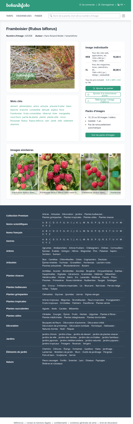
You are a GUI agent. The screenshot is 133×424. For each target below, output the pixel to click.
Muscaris (89, 285)
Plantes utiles (90, 217)
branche (24, 109)
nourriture (15, 117)
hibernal (47, 113)
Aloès (54, 308)
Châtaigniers (92, 247)
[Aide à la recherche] (123, 16)
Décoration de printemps (54, 325)
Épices (67, 314)
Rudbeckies (90, 280)
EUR (107, 80)
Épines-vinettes (49, 262)
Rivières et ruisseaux (52, 363)
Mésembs (74, 308)
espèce (54, 109)
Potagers (65, 343)
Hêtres (75, 251)
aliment (14, 106)
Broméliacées (79, 300)
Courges (57, 314)
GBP (113, 80)
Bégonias (65, 300)
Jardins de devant (82, 334)
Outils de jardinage (91, 352)
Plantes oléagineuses (74, 317)
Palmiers (76, 303)
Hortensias (89, 262)
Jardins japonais (50, 340)
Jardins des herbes (68, 337)
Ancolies (80, 271)
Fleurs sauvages (50, 360)
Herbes (83, 314)
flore (61, 109)
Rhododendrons (72, 265)
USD (119, 80)
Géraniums (73, 274)
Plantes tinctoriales (96, 317)
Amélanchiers (60, 247)
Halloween (109, 325)
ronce (63, 117)
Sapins (113, 251)
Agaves (45, 308)
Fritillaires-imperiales (67, 285)
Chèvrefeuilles (67, 259)
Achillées (46, 271)
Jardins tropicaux (50, 343)
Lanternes (47, 352)
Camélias (53, 259)
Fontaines (77, 348)
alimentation (25, 106)
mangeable (64, 113)
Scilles (45, 288)
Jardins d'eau (65, 334)
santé (53, 120)
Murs (77, 352)
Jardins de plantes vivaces (105, 334)
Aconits (56, 271)
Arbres (45, 214)
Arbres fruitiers (76, 247)
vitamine (14, 124)
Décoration (67, 214)
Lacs (81, 360)
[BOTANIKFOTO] (18, 5)
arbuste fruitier (57, 106)
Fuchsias (63, 262)
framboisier (16, 113)
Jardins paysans (110, 340)
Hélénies (98, 274)
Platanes (103, 251)
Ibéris (70, 277)
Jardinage (107, 348)
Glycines (59, 294)
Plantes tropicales (72, 217)
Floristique (96, 325)
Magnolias (86, 251)
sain (47, 120)
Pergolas (107, 352)
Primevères (58, 280)
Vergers (87, 343)
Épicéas (46, 251)
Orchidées (65, 303)
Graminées (86, 274)
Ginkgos (65, 251)
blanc (69, 106)
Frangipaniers (113, 300)
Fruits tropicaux (50, 303)
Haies (98, 348)
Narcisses (100, 285)
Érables (55, 251)
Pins (95, 251)
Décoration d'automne (74, 322)
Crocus (51, 285)
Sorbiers (46, 254)
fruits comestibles (32, 113)
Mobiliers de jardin (63, 352)
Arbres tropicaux (50, 300)
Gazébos (88, 348)
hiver (54, 113)
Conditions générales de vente (83, 423)
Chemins (46, 348)
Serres (72, 355)
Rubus (24, 120)
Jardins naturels (93, 340)
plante (42, 117)
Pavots (105, 277)
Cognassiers (90, 259)
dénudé (45, 109)
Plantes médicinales (52, 317)
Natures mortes (50, 328)
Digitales (61, 274)
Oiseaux (90, 360)
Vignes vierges (92, 294)
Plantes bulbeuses (93, 214)
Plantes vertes (103, 303)
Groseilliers (75, 262)
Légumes (93, 314)
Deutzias (102, 259)
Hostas (61, 277)
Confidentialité (60, 423)
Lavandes (84, 277)
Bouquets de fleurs (51, 322)
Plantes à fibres (107, 314)
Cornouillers (117, 247)
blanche (14, 109)
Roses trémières (74, 280)
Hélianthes (110, 274)
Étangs (67, 348)
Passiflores (88, 303)
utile (60, 120)
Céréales (46, 314)
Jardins (78, 214)
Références (19, 423)
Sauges (101, 280)
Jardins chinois (49, 334)
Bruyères (90, 271)
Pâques (70, 328)
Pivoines (46, 280)
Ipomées (69, 294)
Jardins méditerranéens (71, 340)
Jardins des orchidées (89, 337)
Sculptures (61, 355)
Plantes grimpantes (52, 217)
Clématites (47, 294)
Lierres (79, 294)
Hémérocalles (49, 277)
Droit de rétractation (108, 423)
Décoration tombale (79, 325)
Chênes (104, 247)
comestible (34, 109)
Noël (62, 328)
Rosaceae (15, 120)
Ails (44, 285)
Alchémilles (68, 271)
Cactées (63, 308)
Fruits (75, 314)
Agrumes (46, 247)
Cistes (79, 259)
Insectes (73, 360)
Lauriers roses (104, 262)
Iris (76, 277)
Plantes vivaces (106, 217)
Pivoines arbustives (51, 265)
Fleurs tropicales (96, 300)
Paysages (100, 360)
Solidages (112, 280)
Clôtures (57, 348)
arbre (36, 106)
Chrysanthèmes (105, 271)
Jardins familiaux (110, 337)
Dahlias (118, 271)
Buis (44, 259)
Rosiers (85, 265)
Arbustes (55, 214)
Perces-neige (113, 285)
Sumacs (57, 254)
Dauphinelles (48, 274)
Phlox (114, 277)
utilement (68, 120)
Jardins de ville (49, 337)
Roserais (76, 343)
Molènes (96, 277)
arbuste (44, 106)
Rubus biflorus (36, 120)
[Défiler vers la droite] (115, 174)
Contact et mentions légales (39, 423)
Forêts (63, 360)
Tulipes (54, 288)
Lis (81, 285)
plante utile (52, 117)
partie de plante (30, 117)
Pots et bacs (48, 355)
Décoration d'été (96, 322)
